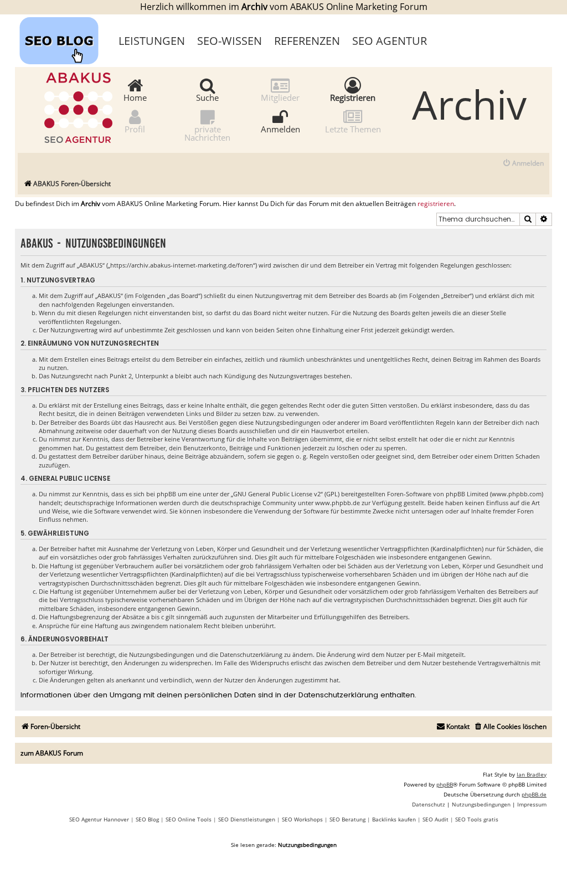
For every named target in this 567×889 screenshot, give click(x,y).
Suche (207, 97)
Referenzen (307, 40)
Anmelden (280, 128)
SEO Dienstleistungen (246, 819)
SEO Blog (147, 819)
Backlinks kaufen (394, 819)
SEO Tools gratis (476, 819)
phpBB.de (534, 794)
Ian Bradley (532, 774)
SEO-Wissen (229, 40)
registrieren (435, 203)
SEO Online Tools (189, 819)
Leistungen (151, 40)
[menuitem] (523, 163)
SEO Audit (435, 819)
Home (135, 97)
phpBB (444, 784)
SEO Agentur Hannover (99, 819)
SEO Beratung (347, 819)
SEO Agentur (389, 40)
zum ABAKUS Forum (51, 753)
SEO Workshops (302, 819)
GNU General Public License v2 (277, 494)
